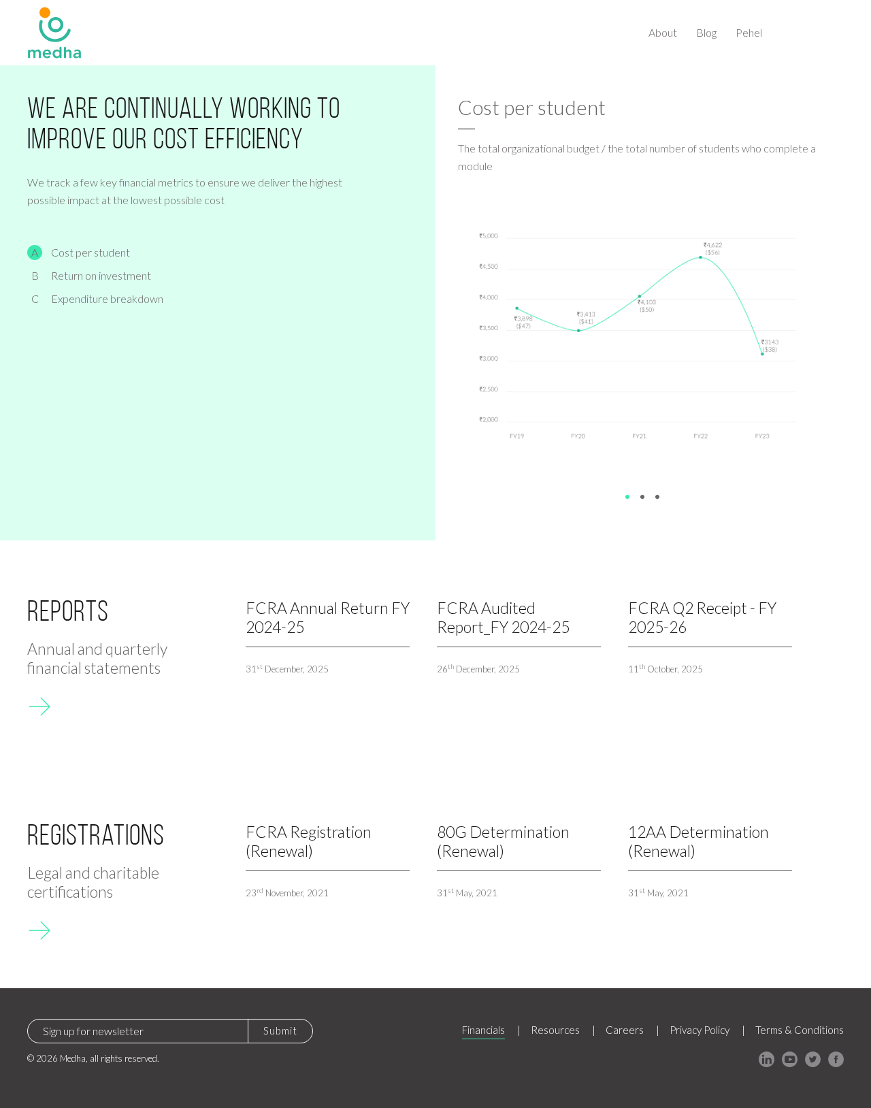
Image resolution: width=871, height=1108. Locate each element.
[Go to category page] (39, 704)
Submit (280, 1030)
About (662, 32)
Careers (625, 1030)
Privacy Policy (699, 1030)
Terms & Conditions (799, 1030)
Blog (706, 32)
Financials (483, 1030)
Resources (555, 1030)
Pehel (749, 32)
